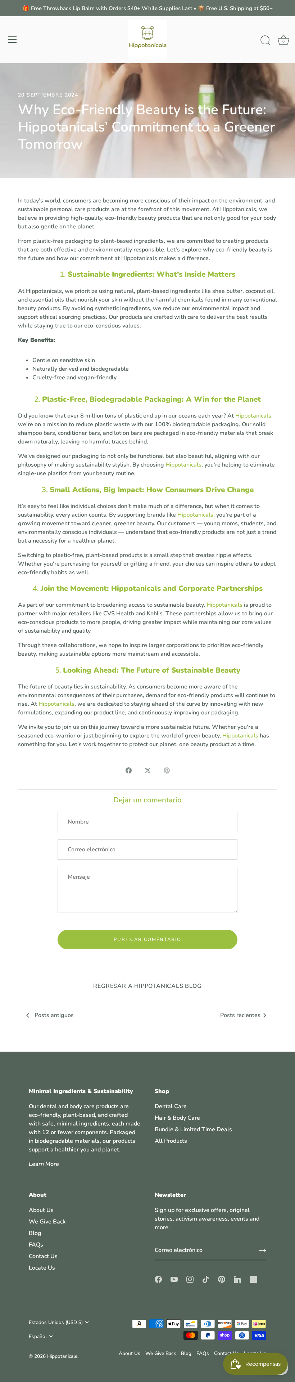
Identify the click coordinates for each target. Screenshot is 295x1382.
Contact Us (43, 1256)
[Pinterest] (221, 1279)
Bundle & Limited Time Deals (193, 1129)
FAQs (36, 1245)
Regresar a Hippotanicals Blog (147, 986)
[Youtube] (174, 1279)
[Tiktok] (205, 1279)
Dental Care (171, 1106)
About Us (41, 1210)
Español (38, 1336)
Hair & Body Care (177, 1118)
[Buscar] (265, 41)
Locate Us (42, 1268)
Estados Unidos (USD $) (56, 1322)
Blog (35, 1233)
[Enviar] (262, 1250)
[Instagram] (190, 1279)
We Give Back (47, 1222)
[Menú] (13, 40)
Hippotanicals (253, 416)
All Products (171, 1141)
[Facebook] (158, 1279)
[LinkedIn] (237, 1279)
